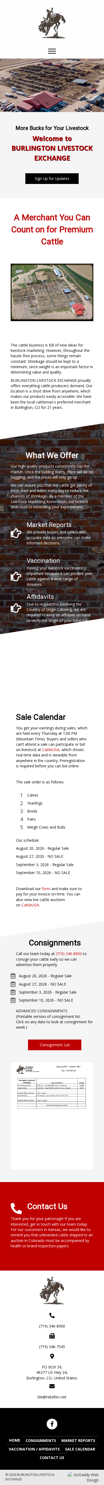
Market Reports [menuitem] (78, 1440)
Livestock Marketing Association (38, 501)
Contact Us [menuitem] (52, 1457)
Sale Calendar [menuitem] (80, 1449)
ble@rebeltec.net (52, 1396)
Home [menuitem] (14, 1440)
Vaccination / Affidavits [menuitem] (34, 1449)
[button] (52, 178)
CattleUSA (50, 749)
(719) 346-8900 (69, 953)
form (46, 888)
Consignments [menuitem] (41, 1440)
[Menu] (52, 51)
